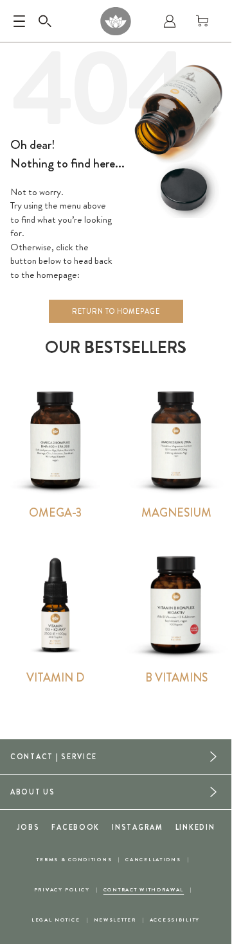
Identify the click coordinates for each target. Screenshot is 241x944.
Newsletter (115, 919)
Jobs (28, 827)
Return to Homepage (116, 311)
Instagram (137, 827)
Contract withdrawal (143, 889)
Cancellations (153, 859)
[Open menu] (19, 21)
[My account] (169, 21)
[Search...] (45, 21)
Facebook (75, 827)
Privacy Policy (62, 889)
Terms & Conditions (74, 859)
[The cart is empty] (202, 21)
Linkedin (195, 827)
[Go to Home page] (116, 21)
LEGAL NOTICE (55, 919)
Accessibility (175, 919)
